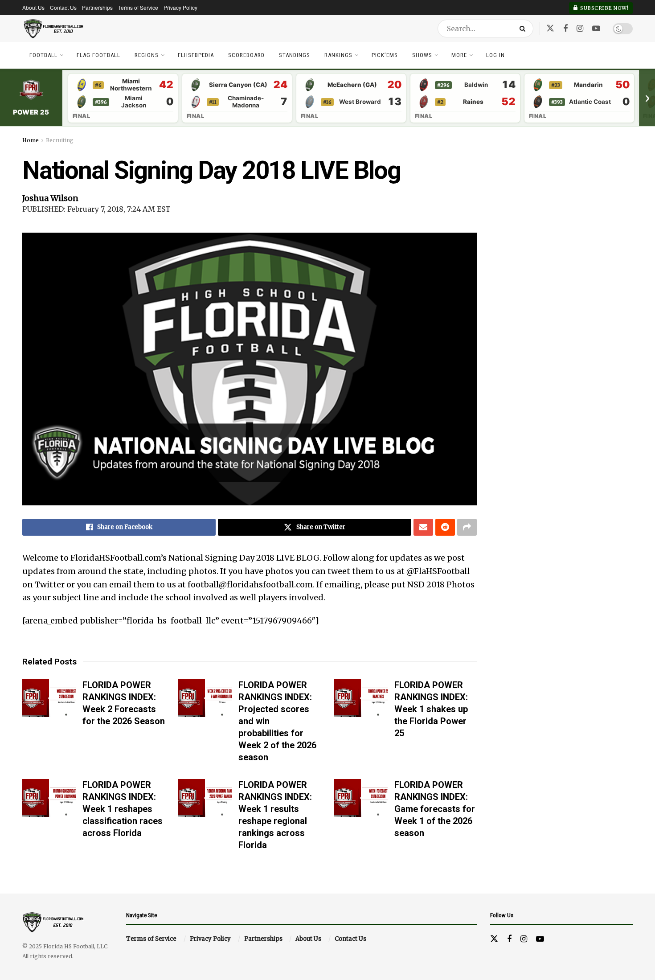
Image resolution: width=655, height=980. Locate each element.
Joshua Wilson (50, 198)
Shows (422, 55)
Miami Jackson (133, 102)
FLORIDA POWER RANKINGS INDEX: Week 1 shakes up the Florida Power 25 (431, 709)
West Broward (360, 101)
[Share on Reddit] (445, 527)
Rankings (338, 55)
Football (43, 55)
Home (30, 140)
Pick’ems (385, 55)
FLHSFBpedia (196, 55)
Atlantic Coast (590, 101)
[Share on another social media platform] (467, 527)
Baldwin (476, 85)
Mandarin (588, 85)
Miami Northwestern (131, 85)
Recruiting (60, 140)
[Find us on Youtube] (596, 28)
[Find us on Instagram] (580, 28)
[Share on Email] (423, 527)
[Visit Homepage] (54, 28)
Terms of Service (138, 7)
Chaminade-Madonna (246, 102)
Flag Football (98, 55)
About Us (33, 7)
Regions (147, 55)
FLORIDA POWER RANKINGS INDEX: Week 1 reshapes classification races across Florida (122, 808)
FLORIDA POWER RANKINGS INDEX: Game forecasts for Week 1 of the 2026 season (434, 808)
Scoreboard (246, 55)
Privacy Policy (180, 7)
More (459, 55)
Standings (294, 55)
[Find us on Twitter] (550, 28)
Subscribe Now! (604, 8)
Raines (473, 101)
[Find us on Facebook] (565, 28)
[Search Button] (524, 28)
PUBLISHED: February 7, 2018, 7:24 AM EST (96, 209)
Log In (495, 55)
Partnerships (97, 7)
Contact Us (63, 7)
